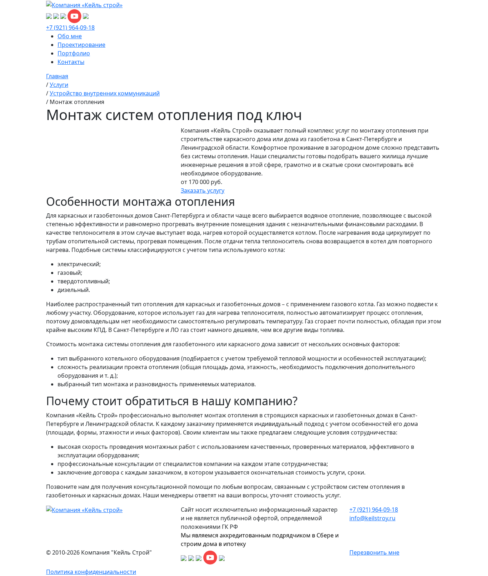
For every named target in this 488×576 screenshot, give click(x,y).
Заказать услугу (202, 190)
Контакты (71, 62)
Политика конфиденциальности (91, 572)
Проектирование (81, 45)
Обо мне (70, 36)
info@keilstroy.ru (372, 518)
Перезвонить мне (374, 552)
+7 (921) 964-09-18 (70, 27)
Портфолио (74, 53)
